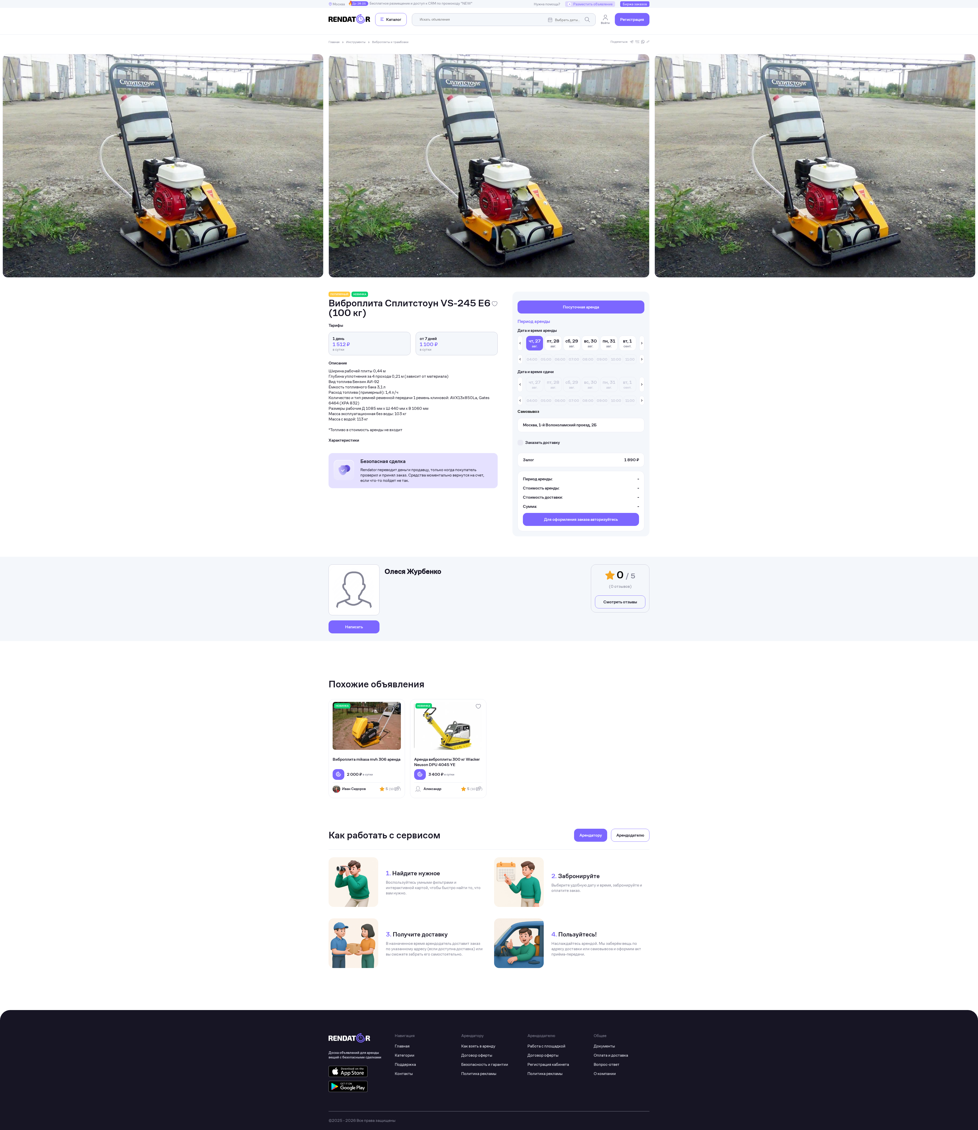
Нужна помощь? (547, 4)
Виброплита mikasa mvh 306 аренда (366, 759)
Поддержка (405, 1064)
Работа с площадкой (546, 1046)
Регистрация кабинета (548, 1064)
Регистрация (632, 19)
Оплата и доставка (611, 1055)
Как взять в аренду (478, 1046)
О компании (605, 1073)
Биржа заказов (635, 4)
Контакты (404, 1073)
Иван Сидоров (354, 788)
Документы (604, 1046)
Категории (404, 1055)
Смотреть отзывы (620, 602)
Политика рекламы (478, 1073)
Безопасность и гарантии (484, 1064)
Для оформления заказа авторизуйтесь (581, 519)
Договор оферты (476, 1055)
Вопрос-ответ (606, 1064)
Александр (432, 788)
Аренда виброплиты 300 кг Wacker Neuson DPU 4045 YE (447, 762)
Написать (354, 627)
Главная (402, 1046)
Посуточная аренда (581, 307)
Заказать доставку (542, 442)
